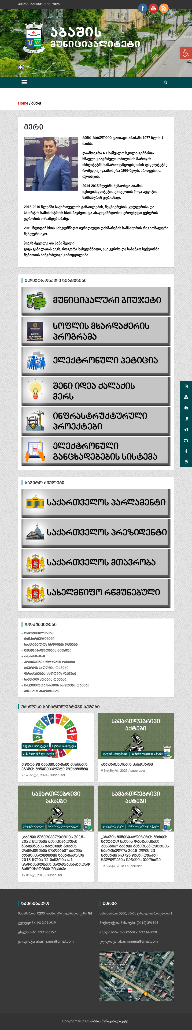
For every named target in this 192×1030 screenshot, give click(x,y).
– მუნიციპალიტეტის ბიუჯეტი (46, 650)
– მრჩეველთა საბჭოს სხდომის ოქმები (55, 685)
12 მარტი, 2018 (33, 875)
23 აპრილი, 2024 (35, 775)
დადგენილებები (33, 826)
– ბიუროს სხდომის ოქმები (45, 668)
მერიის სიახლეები (64, 746)
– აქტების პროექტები (40, 691)
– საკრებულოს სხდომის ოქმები (50, 644)
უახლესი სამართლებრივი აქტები (60, 706)
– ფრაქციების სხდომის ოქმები (49, 673)
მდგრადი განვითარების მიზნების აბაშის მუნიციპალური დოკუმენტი (55, 766)
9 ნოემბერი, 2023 (114, 771)
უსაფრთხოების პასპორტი (127, 764)
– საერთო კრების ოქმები (44, 679)
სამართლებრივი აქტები (38, 754)
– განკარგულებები (38, 638)
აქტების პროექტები (35, 746)
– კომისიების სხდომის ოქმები (48, 662)
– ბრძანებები (33, 656)
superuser (57, 775)
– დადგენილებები (38, 633)
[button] (186, 53)
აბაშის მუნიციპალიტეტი (109, 1021)
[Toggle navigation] (24, 82)
